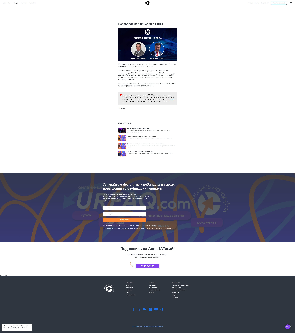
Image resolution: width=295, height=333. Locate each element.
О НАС (250, 3)
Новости (128, 292)
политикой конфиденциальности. (146, 225)
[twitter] (139, 309)
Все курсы (151, 292)
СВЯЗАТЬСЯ (264, 3)
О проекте (128, 290)
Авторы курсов (129, 287)
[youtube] (156, 309)
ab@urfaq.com (126, 228)
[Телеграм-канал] (162, 309)
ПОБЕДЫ (15, 3)
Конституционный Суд (154, 290)
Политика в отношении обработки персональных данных (147, 326)
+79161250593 (175, 297)
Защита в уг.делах (153, 287)
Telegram (174, 295)
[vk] (145, 309)
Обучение (128, 285)
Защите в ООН (152, 285)
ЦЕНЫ (257, 3)
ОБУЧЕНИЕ (6, 3)
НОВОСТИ (32, 3)
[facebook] (133, 309)
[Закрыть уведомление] (31, 325)
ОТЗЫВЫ (24, 3)
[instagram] (150, 309)
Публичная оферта (131, 295)
